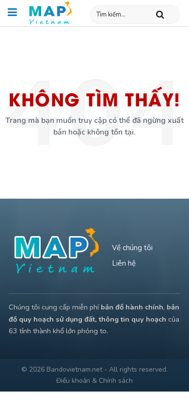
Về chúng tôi (132, 248)
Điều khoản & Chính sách (94, 380)
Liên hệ (124, 263)
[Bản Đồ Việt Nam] (50, 13)
